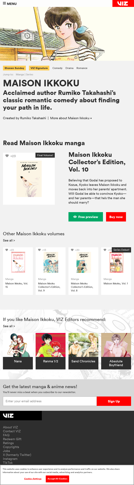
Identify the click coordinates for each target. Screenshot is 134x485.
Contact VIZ (12, 431)
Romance (81, 67)
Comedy (57, 67)
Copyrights (11, 447)
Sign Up (114, 401)
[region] (67, 475)
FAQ (6, 435)
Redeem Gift (12, 439)
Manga (20, 74)
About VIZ (10, 427)
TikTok (8, 463)
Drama (69, 67)
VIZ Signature (39, 68)
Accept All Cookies (57, 478)
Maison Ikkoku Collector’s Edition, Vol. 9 (49, 287)
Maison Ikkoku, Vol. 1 (116, 283)
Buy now (116, 217)
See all (9, 240)
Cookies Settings (33, 478)
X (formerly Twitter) (17, 455)
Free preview (88, 217)
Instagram (10, 459)
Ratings (8, 443)
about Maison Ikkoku (70, 118)
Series (29, 74)
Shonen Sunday (14, 68)
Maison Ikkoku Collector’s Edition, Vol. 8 (82, 287)
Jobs (6, 451)
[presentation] (18, 262)
